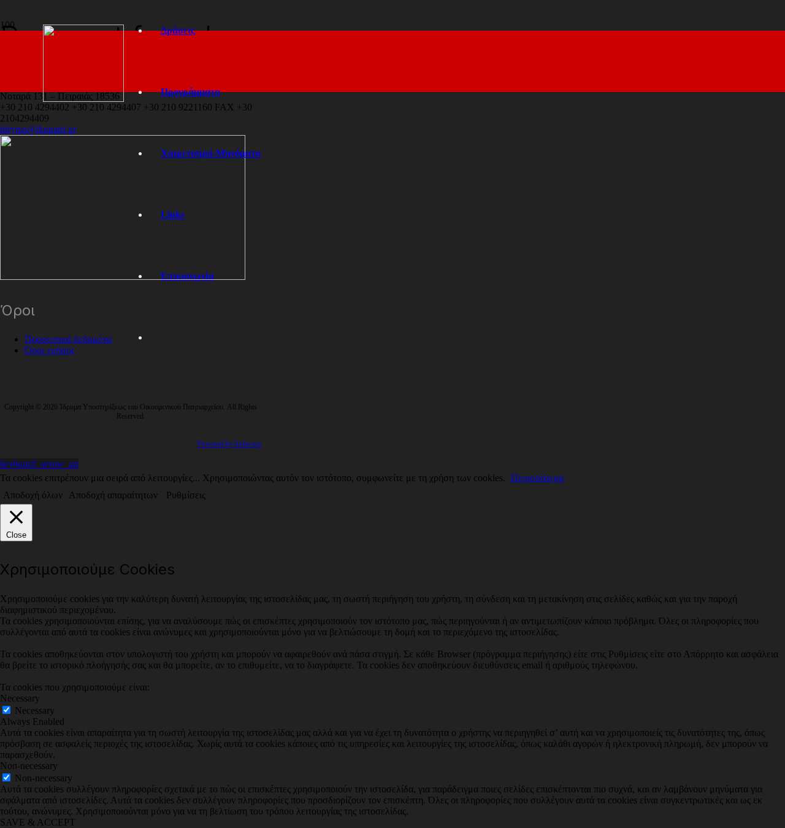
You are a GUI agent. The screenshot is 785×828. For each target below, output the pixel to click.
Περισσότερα (537, 478)
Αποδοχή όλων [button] (33, 495)
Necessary (35, 710)
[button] (39, 463)
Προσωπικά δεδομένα (68, 339)
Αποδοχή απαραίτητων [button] (113, 495)
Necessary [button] (20, 698)
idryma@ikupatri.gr (38, 129)
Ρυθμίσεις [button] (185, 495)
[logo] (83, 98)
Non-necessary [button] (29, 765)
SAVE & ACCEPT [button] (37, 822)
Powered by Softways (229, 443)
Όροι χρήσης (50, 350)
